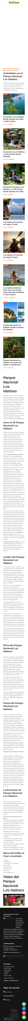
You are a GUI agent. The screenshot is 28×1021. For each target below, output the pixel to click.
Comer (5, 975)
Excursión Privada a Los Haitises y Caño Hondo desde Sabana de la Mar (13, 189)
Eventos (6, 973)
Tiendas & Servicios (8, 978)
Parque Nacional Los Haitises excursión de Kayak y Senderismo (12, 362)
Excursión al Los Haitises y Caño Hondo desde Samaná (14, 154)
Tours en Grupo (7, 968)
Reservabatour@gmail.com (13, 952)
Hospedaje (6, 972)
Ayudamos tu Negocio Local (11, 980)
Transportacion (7, 970)
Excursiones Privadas (9, 966)
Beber (9, 975)
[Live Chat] (24, 1008)
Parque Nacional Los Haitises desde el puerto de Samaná (13, 327)
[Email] (24, 1013)
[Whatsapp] (24, 1004)
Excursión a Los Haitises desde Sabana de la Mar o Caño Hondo (13, 119)
